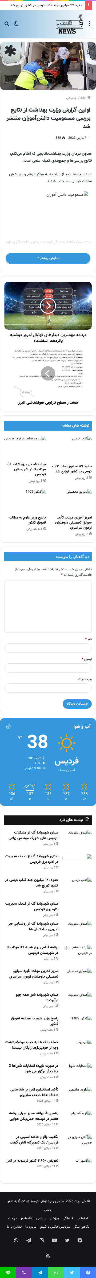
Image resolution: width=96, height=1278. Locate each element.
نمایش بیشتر (49, 258)
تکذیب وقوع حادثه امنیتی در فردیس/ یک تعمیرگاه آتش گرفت (34, 1140)
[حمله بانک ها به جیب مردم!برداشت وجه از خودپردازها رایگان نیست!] (77, 1050)
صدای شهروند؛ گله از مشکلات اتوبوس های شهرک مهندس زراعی (33, 835)
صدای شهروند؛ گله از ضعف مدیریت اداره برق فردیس (31, 906)
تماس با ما (14, 1227)
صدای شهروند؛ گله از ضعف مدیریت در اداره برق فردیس (31, 859)
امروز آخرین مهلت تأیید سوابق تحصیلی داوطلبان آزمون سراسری (73, 523)
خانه (83, 98)
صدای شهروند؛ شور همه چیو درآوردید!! (37, 997)
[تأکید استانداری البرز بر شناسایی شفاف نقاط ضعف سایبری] (77, 1097)
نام (88, 639)
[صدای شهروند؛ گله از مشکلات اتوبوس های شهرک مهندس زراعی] (77, 840)
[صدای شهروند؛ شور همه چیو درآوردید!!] (77, 1002)
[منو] (89, 26)
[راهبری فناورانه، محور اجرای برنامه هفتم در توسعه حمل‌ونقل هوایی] (77, 1121)
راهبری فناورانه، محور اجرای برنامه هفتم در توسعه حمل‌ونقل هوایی (33, 1116)
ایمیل (87, 659)
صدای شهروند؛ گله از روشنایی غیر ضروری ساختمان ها (33, 926)
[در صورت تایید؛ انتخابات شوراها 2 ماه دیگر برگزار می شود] (77, 1073)
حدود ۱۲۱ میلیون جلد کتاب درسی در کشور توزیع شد (46, 5)
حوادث (12, 1218)
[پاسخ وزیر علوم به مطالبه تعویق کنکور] (25, 501)
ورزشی (54, 1218)
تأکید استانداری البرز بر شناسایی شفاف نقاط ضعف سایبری (34, 1092)
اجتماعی (71, 98)
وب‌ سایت (85, 679)
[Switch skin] (16, 26)
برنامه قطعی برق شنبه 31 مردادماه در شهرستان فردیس (26, 469)
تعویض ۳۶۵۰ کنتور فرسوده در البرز (32, 1161)
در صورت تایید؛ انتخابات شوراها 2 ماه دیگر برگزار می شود (33, 1069)
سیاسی (41, 1218)
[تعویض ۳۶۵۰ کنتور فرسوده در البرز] (77, 1168)
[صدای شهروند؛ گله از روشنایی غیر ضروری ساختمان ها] (77, 931)
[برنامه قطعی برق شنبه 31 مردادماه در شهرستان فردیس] (25, 447)
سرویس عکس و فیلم (55, 1227)
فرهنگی (68, 1218)
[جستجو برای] (6, 26)
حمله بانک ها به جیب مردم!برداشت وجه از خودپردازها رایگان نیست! (31, 1045)
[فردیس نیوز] (69, 24)
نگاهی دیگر (81, 1227)
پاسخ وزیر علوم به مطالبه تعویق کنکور (27, 520)
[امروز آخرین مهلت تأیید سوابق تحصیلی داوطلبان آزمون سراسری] (71, 501)
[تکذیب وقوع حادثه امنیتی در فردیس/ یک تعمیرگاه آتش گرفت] (77, 1144)
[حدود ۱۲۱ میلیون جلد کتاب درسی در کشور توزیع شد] (71, 448)
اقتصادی (27, 1218)
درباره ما (31, 1227)
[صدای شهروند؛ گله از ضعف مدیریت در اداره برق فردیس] (77, 864)
